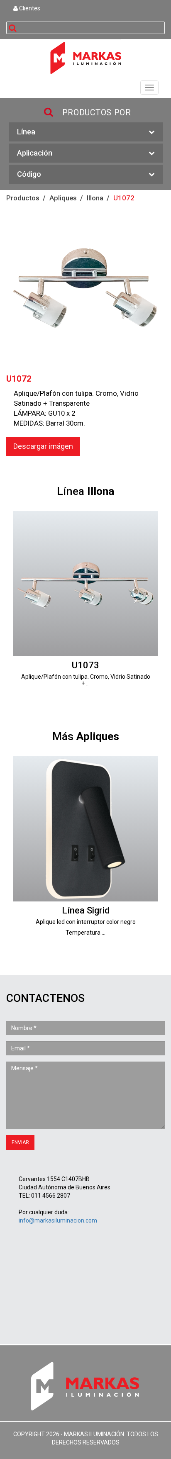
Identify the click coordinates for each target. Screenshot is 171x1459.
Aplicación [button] (34, 153)
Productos (22, 198)
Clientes (29, 8)
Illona (95, 198)
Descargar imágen (43, 446)
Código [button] (29, 174)
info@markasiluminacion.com (58, 1220)
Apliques (63, 198)
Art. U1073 (85, 604)
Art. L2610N (85, 849)
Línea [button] (26, 131)
